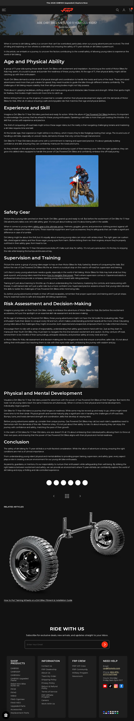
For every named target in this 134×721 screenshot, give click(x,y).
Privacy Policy (48, 683)
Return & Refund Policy (49, 687)
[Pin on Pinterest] (63, 482)
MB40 (13, 696)
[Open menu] (5, 10)
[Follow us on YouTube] (105, 686)
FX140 (13, 692)
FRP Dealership (49, 669)
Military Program (80, 673)
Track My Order (48, 676)
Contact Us (46, 666)
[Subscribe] (104, 644)
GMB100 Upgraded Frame (19, 679)
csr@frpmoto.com (111, 668)
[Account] (124, 10)
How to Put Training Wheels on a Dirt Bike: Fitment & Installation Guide (38, 600)
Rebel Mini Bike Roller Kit (18, 685)
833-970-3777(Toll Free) (111, 673)
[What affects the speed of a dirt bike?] (53, 496)
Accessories (16, 709)
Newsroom (77, 676)
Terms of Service (49, 692)
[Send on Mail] (85, 482)
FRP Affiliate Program (47, 696)
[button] (130, 10)
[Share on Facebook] (49, 482)
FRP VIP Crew (79, 666)
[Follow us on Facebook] (121, 686)
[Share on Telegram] (70, 482)
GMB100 (15, 668)
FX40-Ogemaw (18, 699)
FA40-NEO (16, 703)
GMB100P (15, 672)
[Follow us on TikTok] (110, 686)
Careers (45, 700)
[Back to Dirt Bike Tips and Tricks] (67, 496)
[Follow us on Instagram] (116, 686)
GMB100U (15, 675)
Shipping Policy (48, 680)
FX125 (13, 689)
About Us (45, 673)
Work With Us (48, 704)
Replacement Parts (20, 713)
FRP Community (80, 669)
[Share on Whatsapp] (77, 482)
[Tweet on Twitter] (56, 482)
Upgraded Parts (18, 706)
